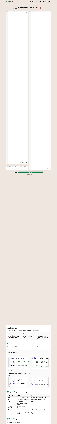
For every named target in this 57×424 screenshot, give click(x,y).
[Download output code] (49, 168)
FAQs (36, 1)
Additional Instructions (9, 164)
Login (49, 1)
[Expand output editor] (50, 12)
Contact (44, 1)
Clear (16, 172)
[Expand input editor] (26, 12)
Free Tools (31, 1)
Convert (30, 172)
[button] (10, 383)
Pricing (40, 1)
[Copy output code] (47, 168)
